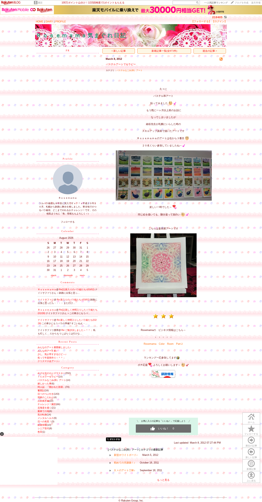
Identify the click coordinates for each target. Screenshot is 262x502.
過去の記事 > (210, 50)
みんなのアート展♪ (47, 350)
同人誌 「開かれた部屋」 (51, 387)
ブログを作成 (241, 2)
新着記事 (251, 469)
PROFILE (60, 21)
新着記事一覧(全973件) (164, 50)
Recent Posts (67, 341)
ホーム (251, 422)
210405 (217, 17)
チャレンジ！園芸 (47, 404)
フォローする (251, 434)
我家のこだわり (46, 397)
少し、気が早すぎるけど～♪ (52, 354)
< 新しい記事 (118, 50)
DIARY (49, 21)
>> (216, 2)
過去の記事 (251, 445)
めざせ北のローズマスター (51, 373)
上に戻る (251, 480)
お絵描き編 (43, 400)
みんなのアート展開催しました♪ (54, 347)
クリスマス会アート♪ (48, 361)
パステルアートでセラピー (121, 64)
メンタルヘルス (46, 418)
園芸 (40, 2)
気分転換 (42, 414)
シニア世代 (43, 428)
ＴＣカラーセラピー (48, 376)
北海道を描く (44, 407)
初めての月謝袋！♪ (124, 462)
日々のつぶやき (46, 394)
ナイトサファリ (46, 299)
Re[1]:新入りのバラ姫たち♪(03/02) (77, 289)
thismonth (68, 275)
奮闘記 (41, 390)
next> (82, 275)
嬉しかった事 (44, 383)
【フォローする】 (201, 21)
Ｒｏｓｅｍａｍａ (47, 289)
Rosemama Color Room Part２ (163, 343)
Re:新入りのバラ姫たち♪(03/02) (73, 299)
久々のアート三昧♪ (124, 470)
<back (53, 275)
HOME (39, 21)
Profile (68, 158)
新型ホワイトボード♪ (126, 455)
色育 (40, 432)
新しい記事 (251, 457)
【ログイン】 (219, 21)
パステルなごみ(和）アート (52, 380)
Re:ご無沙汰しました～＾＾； (77, 330)
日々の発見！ (44, 421)
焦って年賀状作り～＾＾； (51, 357)
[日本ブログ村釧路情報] (163, 377)
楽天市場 (255, 2)
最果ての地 (43, 411)
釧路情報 (42, 425)
